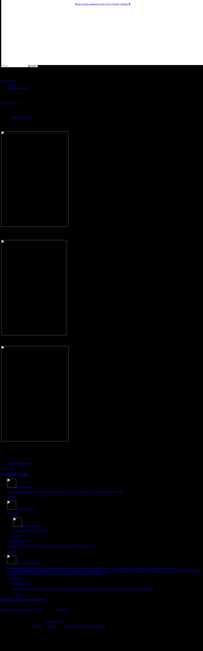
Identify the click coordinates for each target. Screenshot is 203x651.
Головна (11, 85)
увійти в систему (53, 621)
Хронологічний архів (18, 88)
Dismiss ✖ (125, 4)
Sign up (99, 626)
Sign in (90, 626)
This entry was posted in (13, 609)
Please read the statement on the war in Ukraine (97, 4)
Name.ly (52, 626)
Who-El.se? (38, 626)
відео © (5, 468)
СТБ (11, 468)
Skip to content (8, 80)
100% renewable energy (74, 626)
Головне (29, 609)
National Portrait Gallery (20, 463)
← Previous (6, 103)
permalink (62, 609)
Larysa (29, 117)
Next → (17, 103)
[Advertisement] (101, 640)
